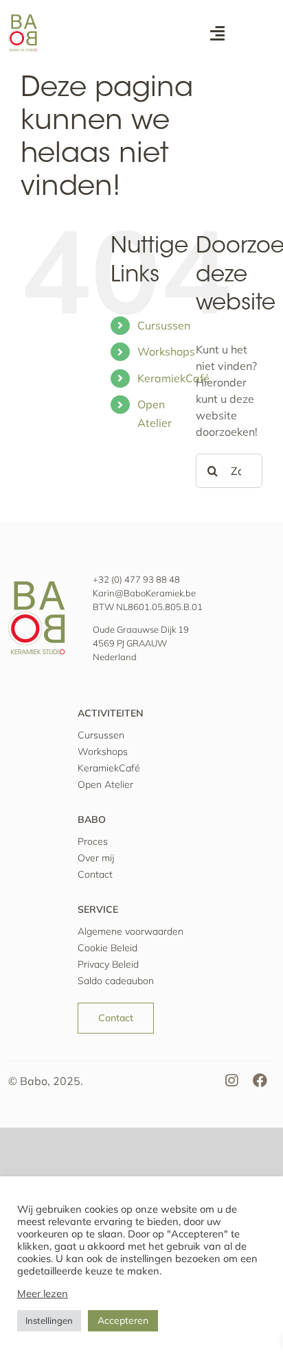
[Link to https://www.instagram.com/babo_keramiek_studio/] (231, 1081)
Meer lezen (42, 1293)
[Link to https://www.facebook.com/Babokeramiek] (260, 1081)
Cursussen (163, 325)
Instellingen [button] (49, 1320)
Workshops (166, 351)
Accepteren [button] (123, 1320)
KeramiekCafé (173, 378)
